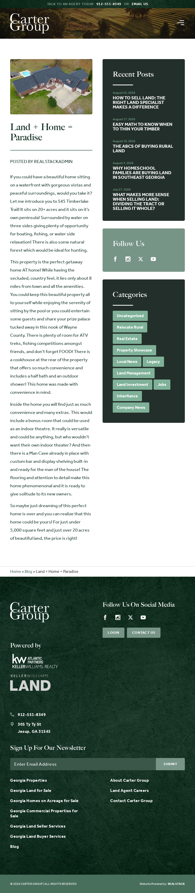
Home (15, 571)
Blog (28, 571)
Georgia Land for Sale (31, 790)
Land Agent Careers (129, 790)
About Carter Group (129, 780)
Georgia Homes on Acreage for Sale (44, 800)
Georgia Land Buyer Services (38, 836)
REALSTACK (176, 884)
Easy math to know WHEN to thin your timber (142, 126)
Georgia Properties (28, 780)
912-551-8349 (108, 4)
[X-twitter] (140, 259)
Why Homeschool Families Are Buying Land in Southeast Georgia (142, 172)
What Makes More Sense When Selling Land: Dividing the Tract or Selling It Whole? (141, 201)
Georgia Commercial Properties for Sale (44, 813)
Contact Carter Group (131, 800)
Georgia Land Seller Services (38, 826)
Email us (140, 4)
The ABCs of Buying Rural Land (143, 148)
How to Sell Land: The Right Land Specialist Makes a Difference (139, 102)
